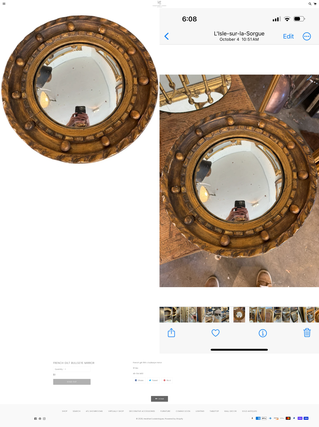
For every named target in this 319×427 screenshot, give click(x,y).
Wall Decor (230, 411)
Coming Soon (183, 411)
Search (76, 411)
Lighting (200, 411)
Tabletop (214, 411)
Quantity (59, 369)
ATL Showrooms (94, 411)
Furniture (165, 411)
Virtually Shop (116, 411)
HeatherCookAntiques (154, 418)
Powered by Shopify (174, 418)
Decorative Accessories (142, 411)
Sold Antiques (249, 411)
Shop (64, 411)
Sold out (72, 381)
